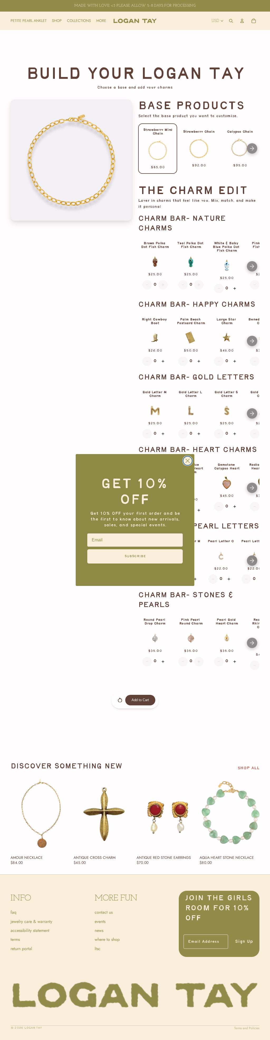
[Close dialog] (187, 460)
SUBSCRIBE (135, 556)
